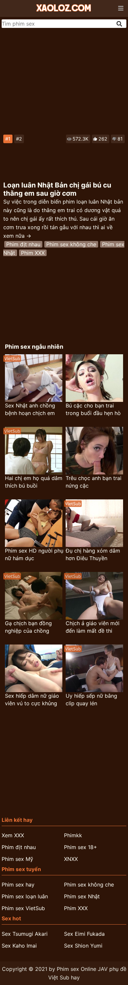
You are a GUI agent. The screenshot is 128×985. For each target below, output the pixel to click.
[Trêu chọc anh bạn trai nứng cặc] (94, 450)
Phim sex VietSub (23, 908)
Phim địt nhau (23, 244)
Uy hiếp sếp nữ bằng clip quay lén (91, 699)
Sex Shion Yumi (83, 945)
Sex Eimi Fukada (84, 933)
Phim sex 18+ (80, 847)
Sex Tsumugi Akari (25, 933)
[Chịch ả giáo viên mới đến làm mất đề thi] (94, 596)
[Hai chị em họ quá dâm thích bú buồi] (33, 450)
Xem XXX (13, 835)
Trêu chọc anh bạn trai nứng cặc (93, 482)
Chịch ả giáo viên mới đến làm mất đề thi (92, 627)
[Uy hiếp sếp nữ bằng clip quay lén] (94, 668)
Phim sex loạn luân (25, 896)
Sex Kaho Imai (19, 945)
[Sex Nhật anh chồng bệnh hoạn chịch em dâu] (33, 378)
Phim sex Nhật (82, 896)
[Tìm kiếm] (120, 24)
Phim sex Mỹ (17, 859)
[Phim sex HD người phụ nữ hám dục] (33, 523)
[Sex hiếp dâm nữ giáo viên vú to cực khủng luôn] (33, 668)
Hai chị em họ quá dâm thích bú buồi (33, 482)
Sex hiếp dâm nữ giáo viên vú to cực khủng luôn (32, 699)
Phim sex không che (71, 244)
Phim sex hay (18, 884)
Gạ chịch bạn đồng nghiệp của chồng (28, 627)
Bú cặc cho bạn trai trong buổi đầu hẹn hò (93, 409)
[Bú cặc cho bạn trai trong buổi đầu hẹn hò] (94, 378)
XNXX (71, 859)
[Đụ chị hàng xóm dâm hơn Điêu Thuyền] (94, 523)
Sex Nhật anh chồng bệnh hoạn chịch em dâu (30, 409)
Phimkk (73, 835)
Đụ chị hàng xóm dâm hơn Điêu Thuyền (93, 554)
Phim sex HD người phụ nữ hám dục (34, 554)
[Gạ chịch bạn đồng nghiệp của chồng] (33, 596)
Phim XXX (33, 253)
